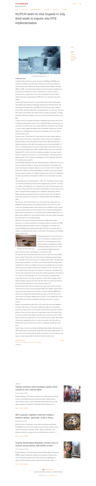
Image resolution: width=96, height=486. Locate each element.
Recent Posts (56, 9)
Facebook (49, 475)
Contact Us (46, 9)
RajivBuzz (65, 9)
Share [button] (72, 47)
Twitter (46, 475)
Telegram (55, 475)
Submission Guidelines (35, 9)
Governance (73, 56)
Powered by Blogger (48, 469)
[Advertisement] (48, 35)
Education (73, 54)
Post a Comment (24, 408)
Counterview (21, 3)
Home (16, 9)
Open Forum (24, 9)
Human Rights (73, 58)
